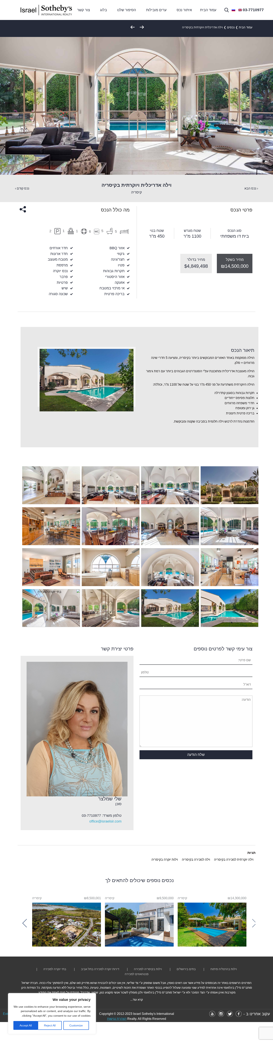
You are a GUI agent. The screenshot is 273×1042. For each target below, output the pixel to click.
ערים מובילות (156, 10)
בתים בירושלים (186, 969)
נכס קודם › (22, 188)
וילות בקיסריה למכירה (148, 969)
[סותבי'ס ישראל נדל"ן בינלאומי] (46, 10)
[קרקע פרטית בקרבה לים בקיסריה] (66, 924)
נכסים (231, 27)
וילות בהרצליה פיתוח (223, 969)
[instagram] (221, 1014)
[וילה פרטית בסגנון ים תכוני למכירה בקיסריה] (212, 924)
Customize (76, 1025)
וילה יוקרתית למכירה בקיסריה (233, 859)
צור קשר (83, 10)
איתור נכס (184, 10)
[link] (253, 10)
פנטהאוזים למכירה (136, 974)
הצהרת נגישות (117, 1018)
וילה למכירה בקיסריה (196, 859)
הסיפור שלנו (126, 10)
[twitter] (230, 1014)
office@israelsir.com (105, 821)
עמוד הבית (208, 10)
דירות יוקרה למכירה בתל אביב (100, 969)
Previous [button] (252, 923)
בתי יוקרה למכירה (54, 969)
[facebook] (239, 1014)
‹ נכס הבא (251, 188)
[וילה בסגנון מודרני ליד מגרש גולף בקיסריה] (139, 924)
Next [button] (26, 923)
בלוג (103, 10)
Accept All (26, 1025)
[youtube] (212, 1014)
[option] (212, 921)
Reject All (50, 1025)
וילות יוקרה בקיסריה (164, 859)
